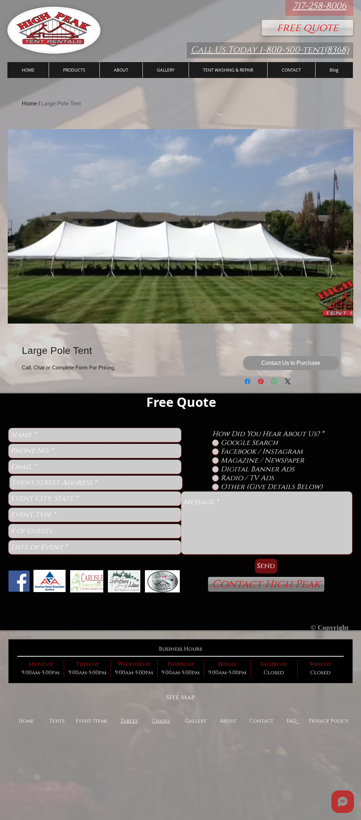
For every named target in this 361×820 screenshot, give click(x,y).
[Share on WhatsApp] (274, 381)
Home (29, 104)
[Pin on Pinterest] (261, 381)
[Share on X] (287, 381)
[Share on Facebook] (247, 381)
